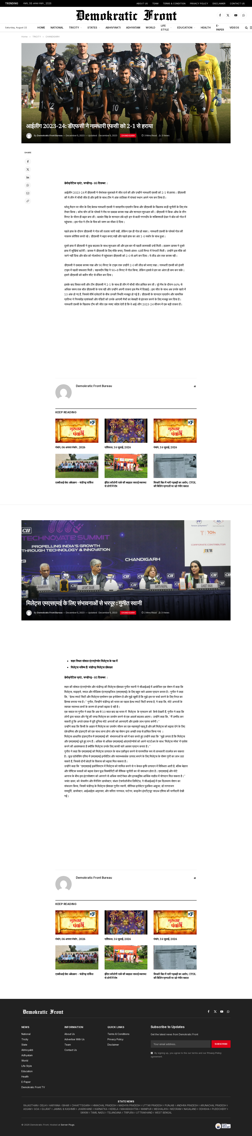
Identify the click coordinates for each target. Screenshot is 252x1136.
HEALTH (206, 27)
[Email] (28, 193)
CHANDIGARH (128, 135)
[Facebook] (28, 161)
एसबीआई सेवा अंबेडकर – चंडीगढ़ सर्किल (74, 482)
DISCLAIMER (219, 3)
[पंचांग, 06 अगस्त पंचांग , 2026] (76, 431)
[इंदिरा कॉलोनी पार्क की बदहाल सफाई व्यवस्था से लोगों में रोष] (126, 466)
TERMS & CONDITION (174, 3)
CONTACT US (237, 3)
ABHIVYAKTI (113, 27)
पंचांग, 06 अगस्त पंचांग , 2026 (37, 3)
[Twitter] (28, 169)
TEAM (155, 3)
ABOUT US (142, 3)
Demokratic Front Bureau (49, 135)
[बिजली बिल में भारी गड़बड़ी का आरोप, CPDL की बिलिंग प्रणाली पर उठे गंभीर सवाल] (175, 466)
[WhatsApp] (28, 185)
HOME (41, 27)
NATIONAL (57, 27)
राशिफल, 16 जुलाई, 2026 (118, 447)
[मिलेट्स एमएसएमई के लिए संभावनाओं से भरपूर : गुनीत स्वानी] (126, 570)
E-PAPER (220, 27)
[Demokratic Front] (126, 15)
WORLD (150, 27)
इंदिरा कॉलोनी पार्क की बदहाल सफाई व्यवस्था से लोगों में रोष (125, 484)
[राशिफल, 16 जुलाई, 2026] (126, 431)
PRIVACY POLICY (199, 3)
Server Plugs (67, 1124)
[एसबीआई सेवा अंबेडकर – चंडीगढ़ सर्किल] (76, 466)
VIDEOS (234, 27)
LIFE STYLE (165, 27)
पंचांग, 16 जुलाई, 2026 (165, 447)
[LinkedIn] (28, 177)
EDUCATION (184, 27)
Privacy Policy (214, 1053)
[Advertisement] (126, 163)
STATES (92, 27)
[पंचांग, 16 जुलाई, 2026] (175, 431)
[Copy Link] (28, 201)
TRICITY (74, 27)
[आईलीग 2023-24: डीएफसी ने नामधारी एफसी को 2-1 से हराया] (126, 93)
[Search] (246, 28)
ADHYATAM (133, 27)
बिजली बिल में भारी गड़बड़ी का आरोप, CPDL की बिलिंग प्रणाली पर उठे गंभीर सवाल (175, 484)
